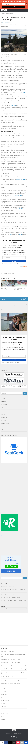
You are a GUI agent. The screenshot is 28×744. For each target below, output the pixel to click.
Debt (3, 407)
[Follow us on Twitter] (22, 299)
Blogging (4, 401)
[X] (10, 742)
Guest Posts (4, 417)
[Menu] (26, 10)
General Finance (5, 13)
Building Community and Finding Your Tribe (11, 683)
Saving (11, 13)
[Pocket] (18, 742)
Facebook (8, 236)
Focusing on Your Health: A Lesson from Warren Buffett (14, 600)
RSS (11, 234)
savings (9, 273)
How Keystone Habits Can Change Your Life (11, 597)
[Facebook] (6, 742)
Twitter (24, 92)
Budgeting (4, 404)
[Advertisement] (11, 487)
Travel (3, 430)
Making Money (5, 423)
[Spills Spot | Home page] (5, 10)
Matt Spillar (5, 22)
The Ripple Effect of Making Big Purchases (11, 594)
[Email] (22, 742)
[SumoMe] (26, 742)
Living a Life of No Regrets (7, 676)
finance (5, 273)
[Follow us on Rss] (26, 299)
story (13, 273)
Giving (3, 414)
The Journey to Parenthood (8, 586)
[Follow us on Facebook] (24, 299)
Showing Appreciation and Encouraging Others (12, 680)
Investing (4, 420)
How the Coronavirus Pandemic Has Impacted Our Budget (14, 669)
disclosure (23, 25)
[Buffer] (14, 742)
